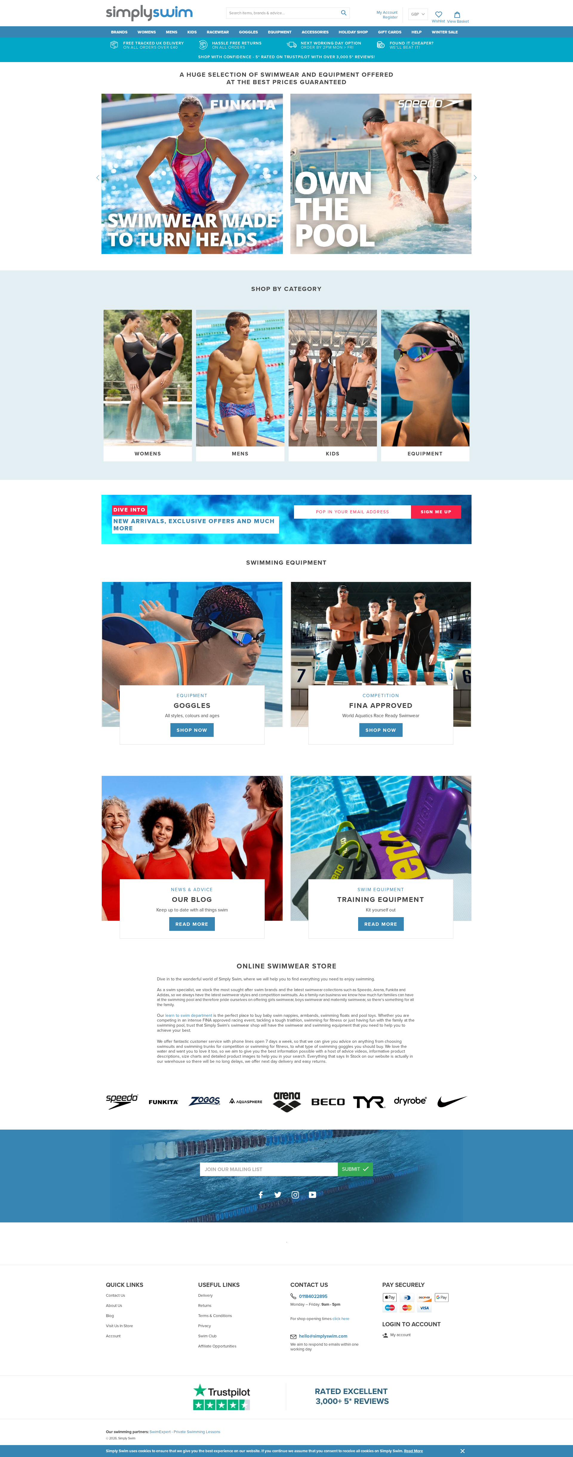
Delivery (205, 1295)
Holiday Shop (353, 32)
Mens (171, 32)
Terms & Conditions (215, 1315)
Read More (413, 1451)
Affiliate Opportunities (217, 1346)
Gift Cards (389, 32)
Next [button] (475, 178)
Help (417, 32)
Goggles (248, 32)
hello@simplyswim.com (323, 1336)
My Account (387, 12)
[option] (286, 177)
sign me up (436, 512)
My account (400, 1335)
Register (390, 17)
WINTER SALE (445, 32)
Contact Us (115, 1295)
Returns (204, 1305)
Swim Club (207, 1336)
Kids (192, 32)
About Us (114, 1305)
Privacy (204, 1326)
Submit (351, 1169)
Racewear (218, 32)
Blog (110, 1315)
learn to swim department (188, 1015)
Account (113, 1336)
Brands (119, 32)
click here (340, 1318)
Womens (147, 32)
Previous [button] (98, 178)
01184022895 (313, 1296)
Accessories (315, 32)
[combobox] (287, 13)
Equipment (280, 32)
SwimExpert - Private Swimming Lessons (185, 1432)
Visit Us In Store (119, 1326)
